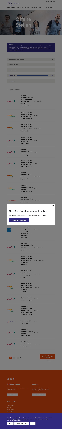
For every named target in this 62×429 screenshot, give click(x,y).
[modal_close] (53, 206)
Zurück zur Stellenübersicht (19, 220)
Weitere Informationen (22, 423)
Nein (10, 423)
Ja (32, 423)
